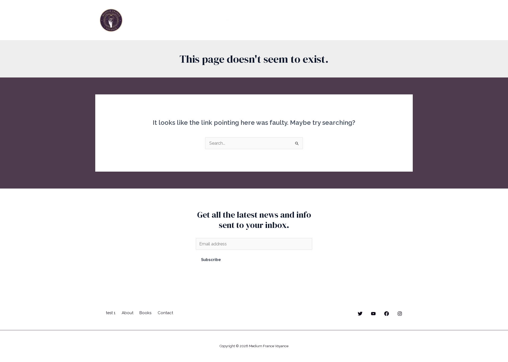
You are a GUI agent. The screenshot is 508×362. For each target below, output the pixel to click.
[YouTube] (373, 313)
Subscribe (211, 259)
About (127, 312)
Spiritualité (233, 20)
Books (145, 312)
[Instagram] (399, 313)
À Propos (259, 20)
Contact (165, 312)
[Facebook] (386, 313)
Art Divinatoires (202, 20)
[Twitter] (360, 313)
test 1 (110, 312)
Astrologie (170, 20)
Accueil (147, 20)
